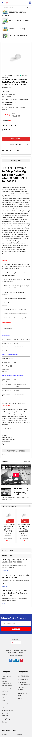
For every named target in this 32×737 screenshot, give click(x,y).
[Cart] (30, 2)
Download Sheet (20, 403)
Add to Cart (10, 520)
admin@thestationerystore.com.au (16, 648)
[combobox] (16, 7)
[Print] (7, 150)
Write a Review (6, 87)
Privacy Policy (6, 719)
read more (5, 570)
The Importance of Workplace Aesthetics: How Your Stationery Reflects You (15, 593)
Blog (3, 697)
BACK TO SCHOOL (23, 676)
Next (29, 506)
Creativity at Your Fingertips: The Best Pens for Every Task (15, 576)
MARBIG (4, 735)
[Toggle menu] (2, 2)
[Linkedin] (14, 150)
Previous (27, 506)
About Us (4, 694)
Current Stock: (9, 125)
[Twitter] (10, 150)
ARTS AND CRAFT (23, 679)
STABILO (19, 735)
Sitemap (4, 722)
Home (3, 700)
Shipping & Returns (7, 710)
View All (20, 698)
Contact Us (5, 704)
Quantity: (6, 130)
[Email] (3, 150)
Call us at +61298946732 (16, 655)
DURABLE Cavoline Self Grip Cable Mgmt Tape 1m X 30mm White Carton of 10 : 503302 (8, 529)
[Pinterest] (18, 150)
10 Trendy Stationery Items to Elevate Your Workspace (14, 560)
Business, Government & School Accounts (7, 683)
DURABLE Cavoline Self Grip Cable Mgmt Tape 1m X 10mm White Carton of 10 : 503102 (24, 529)
